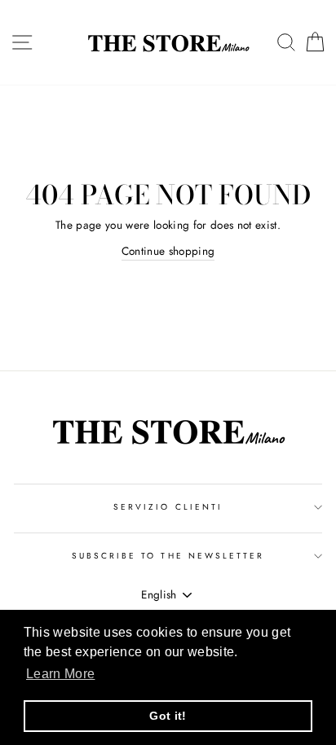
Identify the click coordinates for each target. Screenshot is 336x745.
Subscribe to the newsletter (168, 556)
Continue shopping (168, 251)
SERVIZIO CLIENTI (168, 507)
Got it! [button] (167, 715)
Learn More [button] (60, 674)
